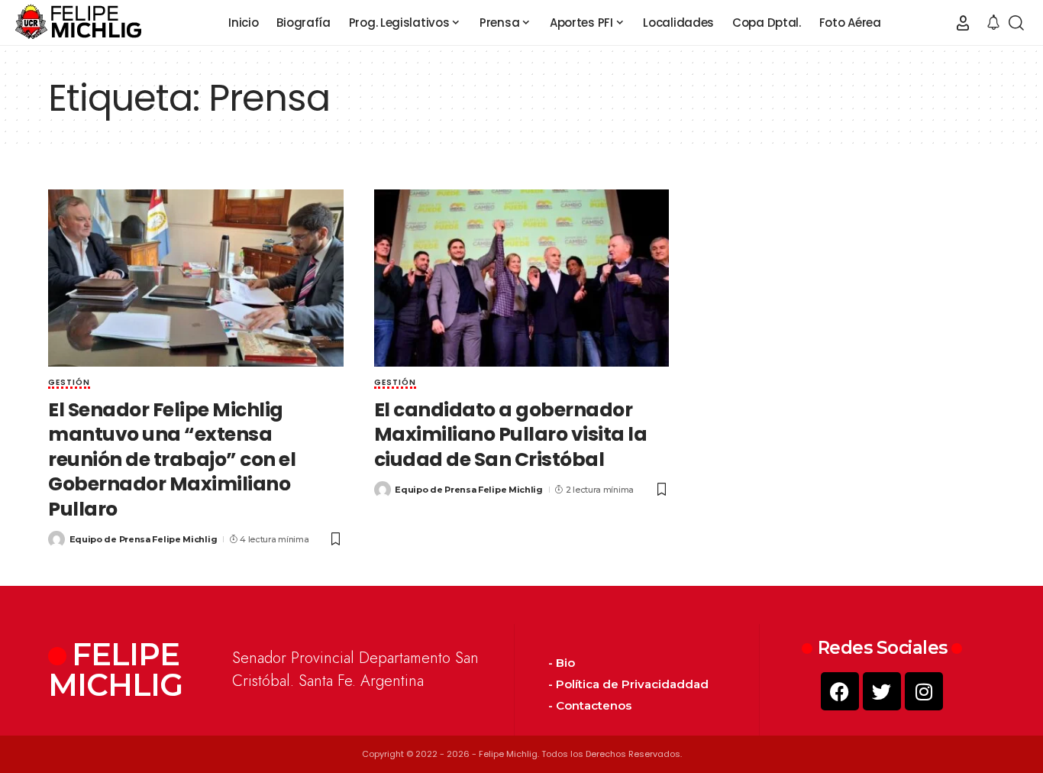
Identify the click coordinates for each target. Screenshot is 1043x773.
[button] (962, 23)
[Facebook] (840, 691)
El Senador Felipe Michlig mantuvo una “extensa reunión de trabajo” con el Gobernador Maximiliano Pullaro (171, 459)
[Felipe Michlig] (79, 23)
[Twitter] (882, 691)
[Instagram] (924, 691)
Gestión (69, 383)
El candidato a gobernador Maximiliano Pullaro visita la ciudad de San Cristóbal (510, 434)
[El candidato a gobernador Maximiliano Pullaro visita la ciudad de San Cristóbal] (522, 278)
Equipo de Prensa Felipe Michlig (143, 539)
